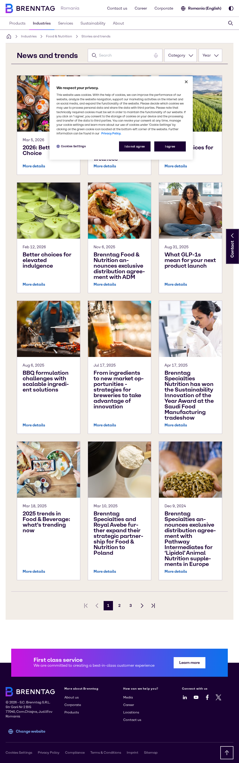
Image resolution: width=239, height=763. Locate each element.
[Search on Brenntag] (230, 23)
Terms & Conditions (105, 753)
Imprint (132, 753)
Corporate (164, 8)
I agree (170, 146)
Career (141, 8)
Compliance (75, 753)
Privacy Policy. (111, 133)
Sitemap (151, 753)
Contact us (117, 8)
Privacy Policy (49, 753)
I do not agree (135, 146)
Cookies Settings (73, 146)
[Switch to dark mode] (231, 8)
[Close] (186, 82)
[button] (232, 235)
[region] (121, 118)
